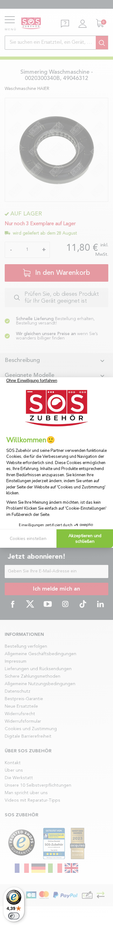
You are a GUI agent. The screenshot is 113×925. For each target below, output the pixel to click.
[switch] (13, 916)
